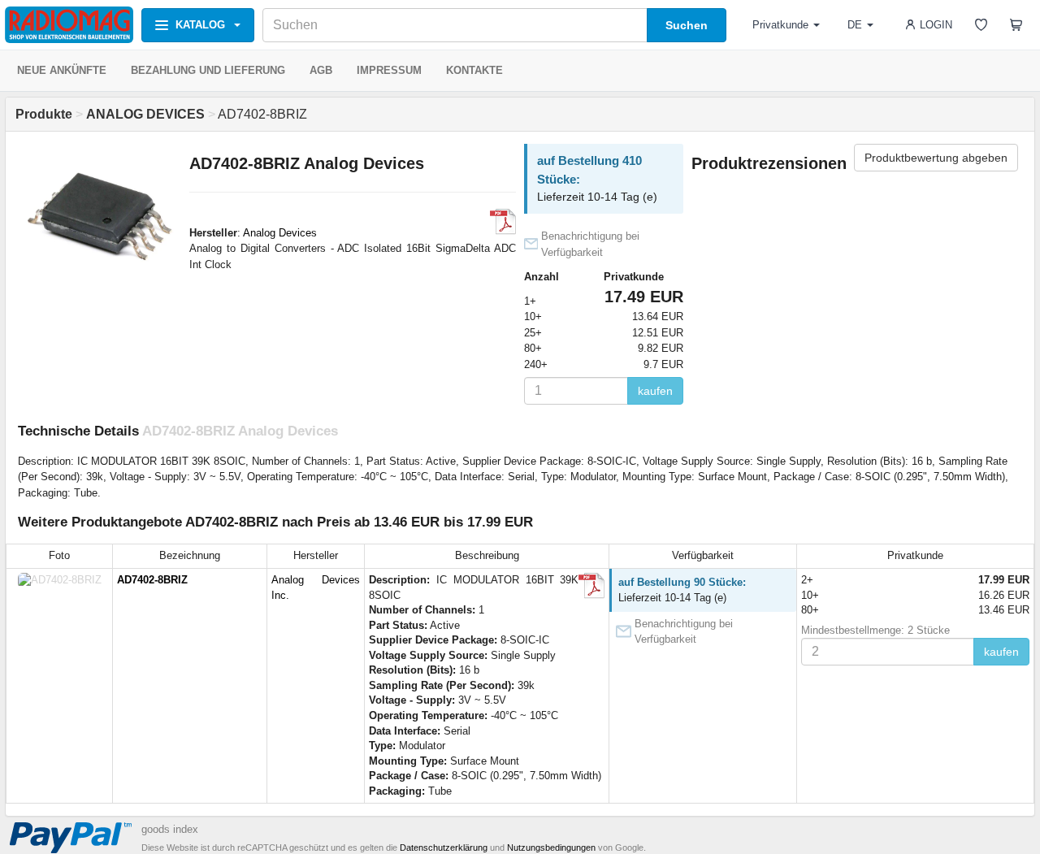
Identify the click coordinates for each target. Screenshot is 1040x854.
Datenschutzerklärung (444, 847)
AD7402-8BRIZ (152, 580)
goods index (169, 829)
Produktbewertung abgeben (936, 157)
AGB (321, 70)
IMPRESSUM (389, 70)
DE (854, 25)
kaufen (655, 390)
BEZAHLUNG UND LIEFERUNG (208, 70)
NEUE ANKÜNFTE (61, 70)
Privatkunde (780, 25)
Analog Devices (280, 233)
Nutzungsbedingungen (551, 847)
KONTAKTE (474, 70)
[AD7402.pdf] (503, 222)
